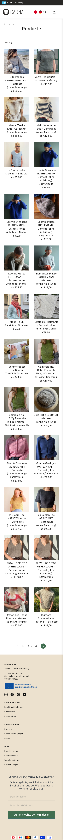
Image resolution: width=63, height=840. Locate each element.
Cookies (8, 738)
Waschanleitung (11, 760)
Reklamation (10, 716)
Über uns (8, 729)
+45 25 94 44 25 (15, 674)
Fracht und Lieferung (13, 707)
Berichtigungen (11, 765)
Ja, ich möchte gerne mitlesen (31, 814)
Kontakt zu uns (11, 751)
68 (36, 646)
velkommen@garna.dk (19, 676)
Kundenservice (11, 756)
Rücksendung (10, 712)
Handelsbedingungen (13, 734)
